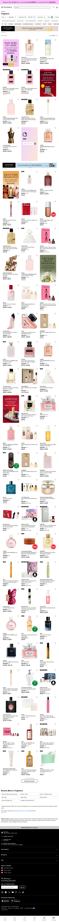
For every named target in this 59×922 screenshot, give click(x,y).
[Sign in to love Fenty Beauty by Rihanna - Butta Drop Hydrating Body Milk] (37, 670)
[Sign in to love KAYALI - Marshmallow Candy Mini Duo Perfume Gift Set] (37, 285)
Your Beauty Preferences (28, 24)
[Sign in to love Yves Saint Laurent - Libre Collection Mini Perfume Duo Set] (37, 480)
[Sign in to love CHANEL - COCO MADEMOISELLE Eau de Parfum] (55, 342)
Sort (5, 24)
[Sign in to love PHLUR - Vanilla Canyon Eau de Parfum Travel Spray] (55, 643)
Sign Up (22, 887)
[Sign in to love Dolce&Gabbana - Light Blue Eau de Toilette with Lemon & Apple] (55, 40)
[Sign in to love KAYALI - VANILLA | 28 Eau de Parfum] (55, 171)
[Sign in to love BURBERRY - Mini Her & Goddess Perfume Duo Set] (37, 453)
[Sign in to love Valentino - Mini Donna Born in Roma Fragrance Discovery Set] (18, 724)
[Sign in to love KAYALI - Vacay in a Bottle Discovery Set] (37, 697)
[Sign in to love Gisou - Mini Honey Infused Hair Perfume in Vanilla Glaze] (37, 616)
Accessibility (16, 908)
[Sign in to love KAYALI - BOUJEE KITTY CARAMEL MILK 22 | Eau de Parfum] (18, 342)
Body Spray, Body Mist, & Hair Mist (17, 820)
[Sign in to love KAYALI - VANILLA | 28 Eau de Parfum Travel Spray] (18, 201)
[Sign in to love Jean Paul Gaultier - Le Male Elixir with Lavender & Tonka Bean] (18, 128)
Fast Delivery (18, 24)
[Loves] (53, 7)
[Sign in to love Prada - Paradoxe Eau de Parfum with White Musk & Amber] (37, 313)
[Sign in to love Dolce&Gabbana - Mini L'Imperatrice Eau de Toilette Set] (37, 369)
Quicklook (29, 54)
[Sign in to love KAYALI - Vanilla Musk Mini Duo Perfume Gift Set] (37, 426)
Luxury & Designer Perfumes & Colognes (18, 822)
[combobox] (32, 7)
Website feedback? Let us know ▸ (29, 827)
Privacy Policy (4, 908)
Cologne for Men (13, 818)
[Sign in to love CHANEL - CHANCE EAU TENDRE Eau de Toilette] (18, 616)
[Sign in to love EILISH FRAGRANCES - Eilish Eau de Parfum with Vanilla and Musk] (18, 255)
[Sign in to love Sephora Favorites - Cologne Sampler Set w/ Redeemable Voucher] (55, 670)
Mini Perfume (28, 820)
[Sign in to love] (18, 70)
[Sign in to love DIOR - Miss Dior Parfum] (37, 643)
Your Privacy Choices (28, 908)
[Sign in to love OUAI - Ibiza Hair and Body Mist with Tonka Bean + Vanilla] (37, 724)
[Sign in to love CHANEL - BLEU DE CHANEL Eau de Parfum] (18, 643)
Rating (49, 24)
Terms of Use (10, 908)
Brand (44, 24)
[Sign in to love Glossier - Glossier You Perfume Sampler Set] (37, 201)
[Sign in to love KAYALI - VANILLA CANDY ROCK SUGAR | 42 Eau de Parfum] (18, 426)
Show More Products (29, 781)
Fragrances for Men (22, 818)
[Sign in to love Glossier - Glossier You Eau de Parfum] (18, 285)
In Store (11, 24)
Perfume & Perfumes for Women (35, 818)
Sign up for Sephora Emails (8, 884)
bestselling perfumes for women (21, 810)
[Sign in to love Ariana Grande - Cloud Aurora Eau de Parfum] (55, 369)
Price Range (37, 24)
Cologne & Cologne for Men (38, 820)
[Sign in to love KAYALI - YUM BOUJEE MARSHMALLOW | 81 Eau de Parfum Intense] (18, 99)
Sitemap (21, 908)
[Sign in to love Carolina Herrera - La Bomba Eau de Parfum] (18, 589)
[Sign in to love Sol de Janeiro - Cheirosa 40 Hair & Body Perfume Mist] (55, 589)
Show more (3, 812)
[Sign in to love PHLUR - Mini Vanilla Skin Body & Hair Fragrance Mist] (55, 201)
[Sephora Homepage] (6, 7)
